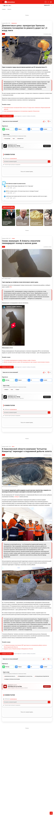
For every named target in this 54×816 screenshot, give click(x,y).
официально (14, 23)
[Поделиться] (51, 813)
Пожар (17, 389)
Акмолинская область (10, 676)
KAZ (51, 2)
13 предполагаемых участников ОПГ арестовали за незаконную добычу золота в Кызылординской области (25, 646)
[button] (48, 5)
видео (13, 238)
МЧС (12, 389)
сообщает (16, 496)
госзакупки (7, 138)
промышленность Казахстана (25, 676)
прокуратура (20, 138)
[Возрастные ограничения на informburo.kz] (45, 2)
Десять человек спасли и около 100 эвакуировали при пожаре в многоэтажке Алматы (26, 362)
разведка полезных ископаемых (12, 679)
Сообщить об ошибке (7, 116)
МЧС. (10, 287)
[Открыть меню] (3, 2)
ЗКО (14, 138)
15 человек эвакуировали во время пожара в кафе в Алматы (20, 360)
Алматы (6, 389)
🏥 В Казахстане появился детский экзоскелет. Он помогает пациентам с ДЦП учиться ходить (26, 196)
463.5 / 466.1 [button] (7, 5)
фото (13, 446)
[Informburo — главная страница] (10, 2)
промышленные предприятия (42, 676)
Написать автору (48, 34)
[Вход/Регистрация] (48, 2)
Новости (9, 9)
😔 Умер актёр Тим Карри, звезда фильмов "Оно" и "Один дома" (19, 186)
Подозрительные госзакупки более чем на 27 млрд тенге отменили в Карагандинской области (27, 108)
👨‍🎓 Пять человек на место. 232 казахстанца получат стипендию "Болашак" (22, 191)
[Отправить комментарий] (49, 161)
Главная (4, 9)
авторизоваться (13, 158)
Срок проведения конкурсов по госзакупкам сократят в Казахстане (21, 111)
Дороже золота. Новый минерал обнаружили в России (18, 648)
